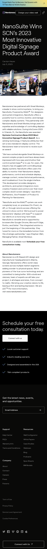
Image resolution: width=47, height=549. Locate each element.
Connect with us (15, 338)
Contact (6, 471)
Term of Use (7, 499)
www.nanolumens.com (16, 291)
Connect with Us (22, 544)
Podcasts (27, 457)
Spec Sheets (29, 461)
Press (5, 479)
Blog (25, 452)
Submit (40, 410)
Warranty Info (8, 444)
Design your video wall (28, 12)
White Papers (29, 439)
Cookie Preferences (10, 518)
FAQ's (5, 439)
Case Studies (29, 444)
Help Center (7, 435)
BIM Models (28, 465)
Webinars (27, 448)
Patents (6, 484)
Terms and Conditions (11, 448)
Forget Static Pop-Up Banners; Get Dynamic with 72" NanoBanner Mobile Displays (19, 3)
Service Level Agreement (12, 512)
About (5, 466)
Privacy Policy (8, 506)
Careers (6, 475)
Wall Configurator (30, 435)
